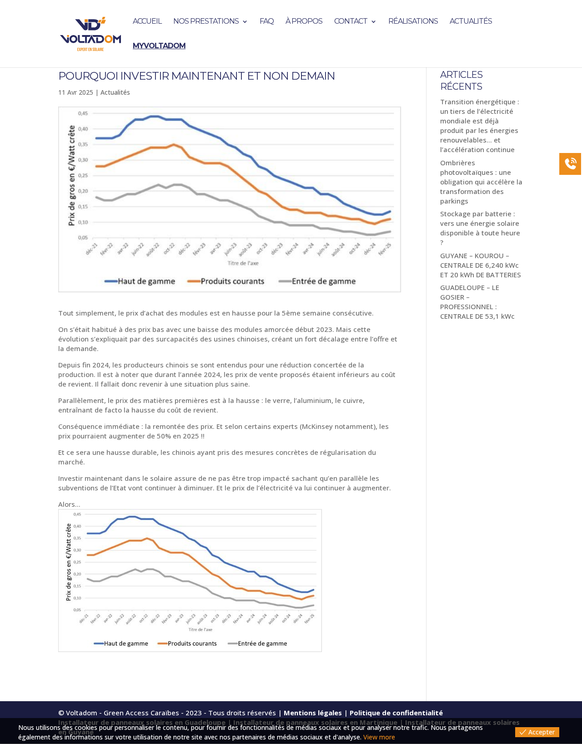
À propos (304, 21)
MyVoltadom (159, 46)
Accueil (147, 21)
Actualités (471, 21)
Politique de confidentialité (396, 712)
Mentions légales (313, 712)
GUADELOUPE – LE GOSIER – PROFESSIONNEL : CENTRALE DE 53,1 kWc (477, 302)
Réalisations (413, 21)
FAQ (267, 21)
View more (379, 737)
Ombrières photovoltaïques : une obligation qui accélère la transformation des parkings (481, 181)
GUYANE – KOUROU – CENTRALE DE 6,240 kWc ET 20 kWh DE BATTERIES (480, 265)
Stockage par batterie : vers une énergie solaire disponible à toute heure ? (480, 228)
